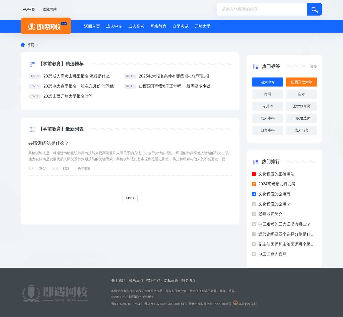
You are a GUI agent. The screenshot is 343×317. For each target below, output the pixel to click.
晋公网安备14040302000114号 (165, 304)
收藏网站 (50, 9)
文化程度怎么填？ (274, 204)
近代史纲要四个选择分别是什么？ (287, 234)
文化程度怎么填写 (274, 194)
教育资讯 (84, 168)
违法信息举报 (248, 304)
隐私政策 (171, 280)
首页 (30, 45)
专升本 (267, 106)
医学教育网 (301, 106)
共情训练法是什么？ (48, 143)
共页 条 (130, 198)
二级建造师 (301, 118)
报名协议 (189, 280)
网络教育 (158, 26)
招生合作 (153, 280)
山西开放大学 (301, 82)
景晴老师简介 (270, 214)
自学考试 (181, 26)
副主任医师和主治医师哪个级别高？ (287, 244)
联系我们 (136, 280)
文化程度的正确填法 (276, 174)
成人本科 (268, 118)
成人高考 (136, 26)
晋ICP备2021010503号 (127, 304)
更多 (313, 66)
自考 (301, 94)
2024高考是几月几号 (277, 184)
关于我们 (118, 280)
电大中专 (268, 82)
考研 (267, 94)
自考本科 (268, 130)
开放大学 (203, 26)
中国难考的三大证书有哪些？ (284, 224)
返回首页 (92, 26)
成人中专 (114, 26)
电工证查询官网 (272, 254)
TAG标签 (28, 9)
